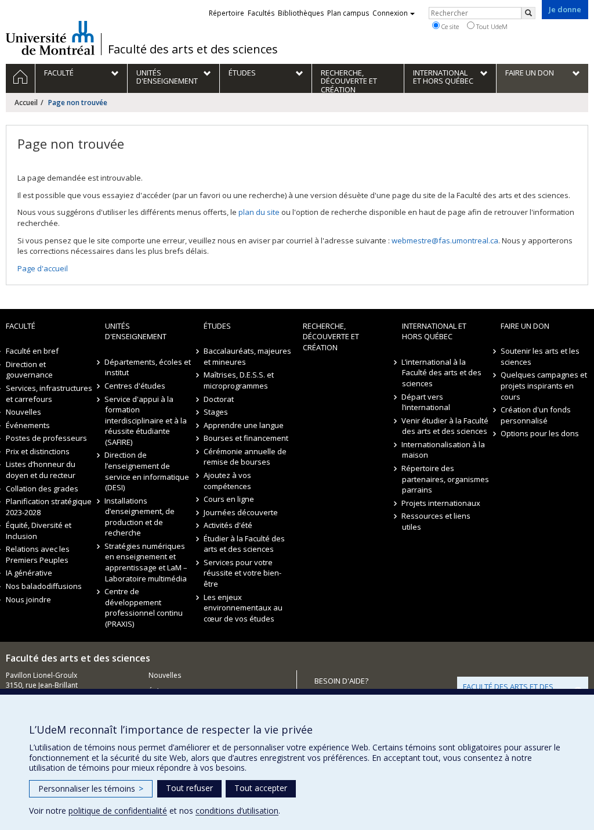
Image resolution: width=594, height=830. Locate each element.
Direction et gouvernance (29, 369)
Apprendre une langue (244, 425)
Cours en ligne (229, 499)
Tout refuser (189, 787)
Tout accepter (260, 787)
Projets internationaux (441, 503)
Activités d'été (228, 525)
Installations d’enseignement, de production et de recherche (140, 516)
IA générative (29, 572)
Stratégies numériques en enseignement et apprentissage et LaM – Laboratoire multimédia (146, 562)
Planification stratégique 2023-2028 (49, 507)
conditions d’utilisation (236, 810)
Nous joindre (28, 599)
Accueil (26, 102)
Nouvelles (23, 412)
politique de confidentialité (117, 810)
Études (217, 326)
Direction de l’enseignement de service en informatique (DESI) (147, 471)
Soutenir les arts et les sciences (540, 356)
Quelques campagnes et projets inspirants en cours (544, 385)
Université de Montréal (50, 37)
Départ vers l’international (426, 402)
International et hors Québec (434, 331)
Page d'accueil (42, 268)
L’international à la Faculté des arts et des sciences (441, 373)
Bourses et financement (246, 438)
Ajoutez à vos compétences (227, 480)
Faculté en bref (32, 351)
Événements (28, 425)
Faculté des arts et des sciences (193, 49)
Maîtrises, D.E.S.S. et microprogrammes (239, 380)
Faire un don (525, 326)
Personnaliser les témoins (90, 788)
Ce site (449, 26)
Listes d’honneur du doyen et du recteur (40, 469)
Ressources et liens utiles (436, 521)
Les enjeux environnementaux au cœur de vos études (243, 608)
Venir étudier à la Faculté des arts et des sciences (445, 426)
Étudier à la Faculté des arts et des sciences (244, 544)
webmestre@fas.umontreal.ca (445, 240)
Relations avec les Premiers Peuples (38, 554)
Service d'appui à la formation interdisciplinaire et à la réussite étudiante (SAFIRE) (146, 420)
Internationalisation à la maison (444, 450)
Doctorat (219, 399)
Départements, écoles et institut (148, 367)
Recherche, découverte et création (331, 337)
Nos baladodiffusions (44, 586)
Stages (216, 412)
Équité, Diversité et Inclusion (38, 530)
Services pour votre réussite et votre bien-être (242, 573)
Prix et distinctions (38, 451)
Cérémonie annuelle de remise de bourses (245, 457)
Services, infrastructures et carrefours (49, 393)
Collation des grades (42, 488)
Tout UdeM (491, 26)
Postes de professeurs (46, 438)
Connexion (390, 13)
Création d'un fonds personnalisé (536, 415)
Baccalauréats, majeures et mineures (247, 356)
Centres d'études (135, 385)
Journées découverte (241, 512)
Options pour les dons (540, 433)
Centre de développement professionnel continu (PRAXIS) (144, 607)
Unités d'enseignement (135, 331)
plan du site (259, 212)
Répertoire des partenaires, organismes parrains (445, 479)
